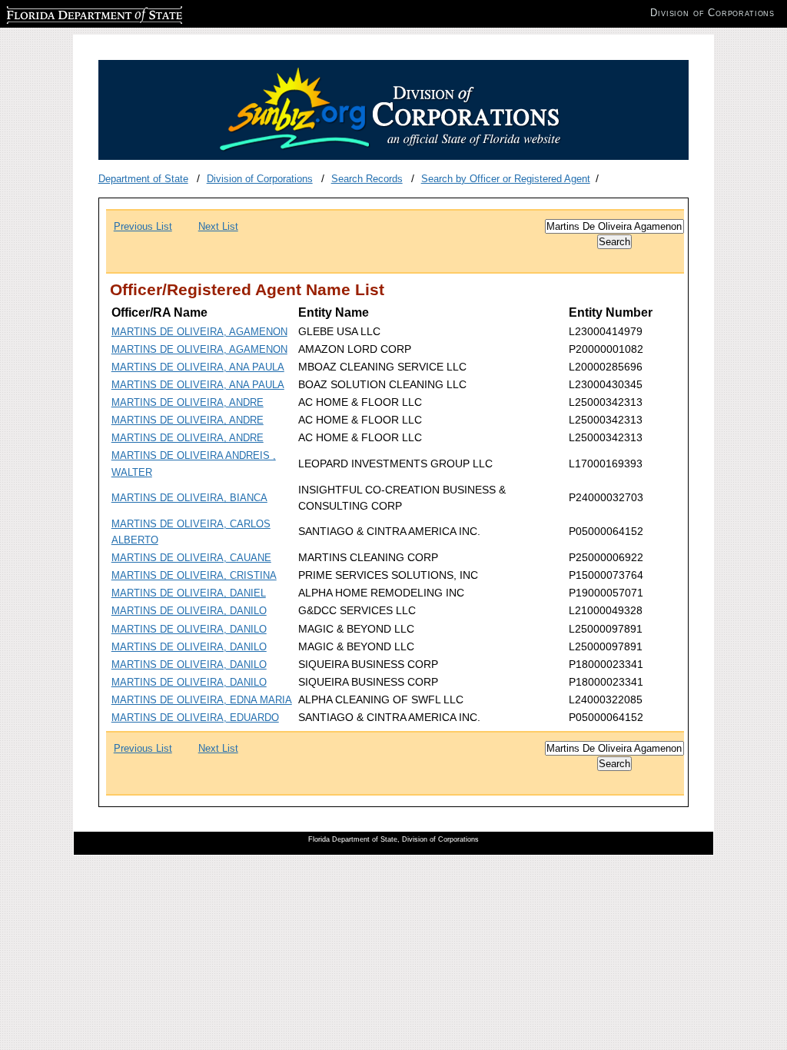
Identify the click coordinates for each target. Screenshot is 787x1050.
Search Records (367, 178)
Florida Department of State (67, 12)
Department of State (143, 178)
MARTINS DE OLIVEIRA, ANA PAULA (197, 367)
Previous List (143, 226)
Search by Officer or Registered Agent (505, 178)
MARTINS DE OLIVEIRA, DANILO (189, 610)
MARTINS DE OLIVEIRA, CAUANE (191, 557)
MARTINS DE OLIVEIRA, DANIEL (188, 593)
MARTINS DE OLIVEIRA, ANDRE (187, 402)
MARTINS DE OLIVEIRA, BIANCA (189, 497)
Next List (218, 226)
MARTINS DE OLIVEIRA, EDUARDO (195, 717)
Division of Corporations (260, 178)
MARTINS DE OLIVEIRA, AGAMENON (199, 331)
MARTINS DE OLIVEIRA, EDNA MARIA (201, 700)
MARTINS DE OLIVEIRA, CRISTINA (194, 575)
